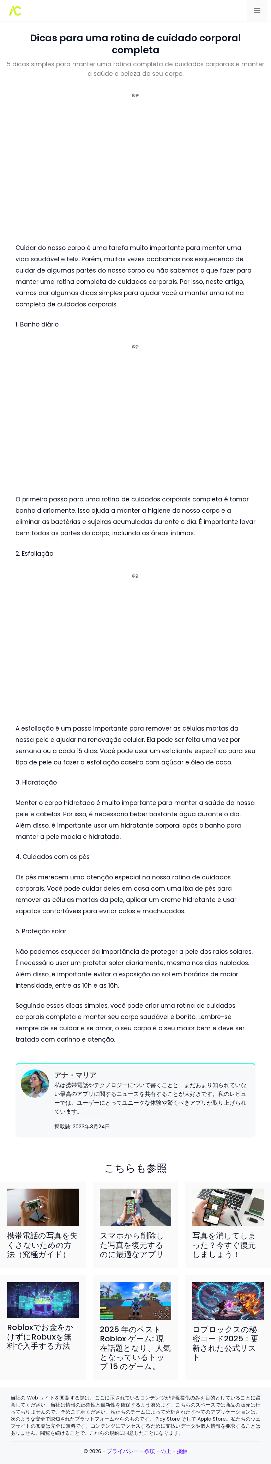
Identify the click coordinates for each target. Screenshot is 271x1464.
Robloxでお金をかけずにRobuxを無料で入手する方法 (40, 1337)
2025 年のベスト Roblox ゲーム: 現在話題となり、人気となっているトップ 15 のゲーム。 (135, 1348)
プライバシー (123, 1451)
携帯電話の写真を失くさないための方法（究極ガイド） (42, 1245)
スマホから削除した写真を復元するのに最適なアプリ (132, 1245)
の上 (166, 1451)
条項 (149, 1451)
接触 (182, 1451)
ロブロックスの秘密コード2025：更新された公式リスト (225, 1343)
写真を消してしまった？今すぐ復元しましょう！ (224, 1245)
